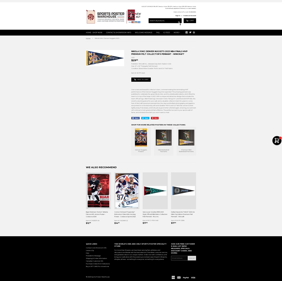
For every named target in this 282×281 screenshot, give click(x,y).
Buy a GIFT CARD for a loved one (97, 266)
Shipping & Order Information (96, 258)
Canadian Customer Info (94, 261)
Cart (191, 21)
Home (88, 38)
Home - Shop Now (94, 33)
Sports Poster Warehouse (100, 277)
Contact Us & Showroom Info (96, 248)
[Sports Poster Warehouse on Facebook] (187, 33)
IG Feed (166, 33)
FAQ (158, 33)
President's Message (93, 256)
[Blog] (194, 33)
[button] (165, 24)
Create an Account (189, 15)
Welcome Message (143, 33)
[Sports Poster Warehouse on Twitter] (190, 33)
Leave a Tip (90, 250)
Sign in (177, 15)
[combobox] (165, 20)
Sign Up (192, 258)
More (176, 33)
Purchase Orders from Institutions (98, 264)
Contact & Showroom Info (118, 33)
